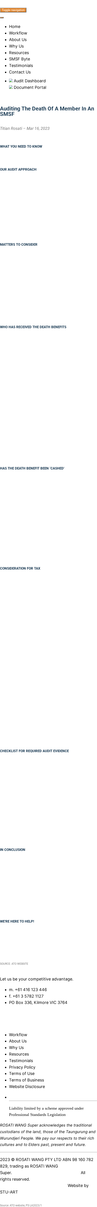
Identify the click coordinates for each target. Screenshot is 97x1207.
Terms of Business (26, 1080)
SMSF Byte (19, 59)
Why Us (16, 46)
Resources (19, 52)
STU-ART (9, 1192)
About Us (18, 39)
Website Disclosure (27, 1086)
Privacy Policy (22, 1067)
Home (14, 26)
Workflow (18, 33)
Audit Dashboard (29, 80)
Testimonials (21, 65)
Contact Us (20, 72)
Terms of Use (22, 1073)
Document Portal (29, 87)
